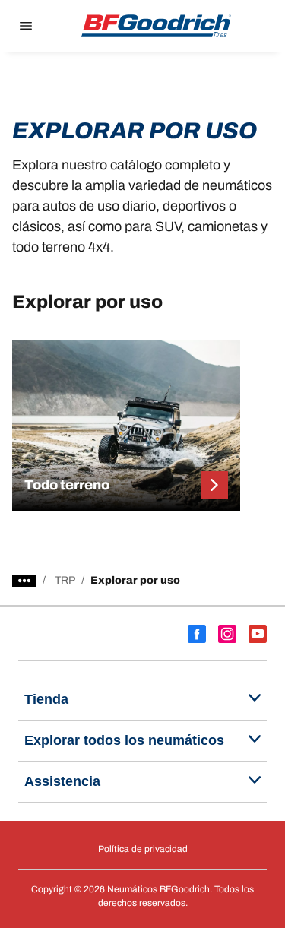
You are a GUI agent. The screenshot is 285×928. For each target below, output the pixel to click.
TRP (65, 580)
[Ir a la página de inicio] (156, 26)
